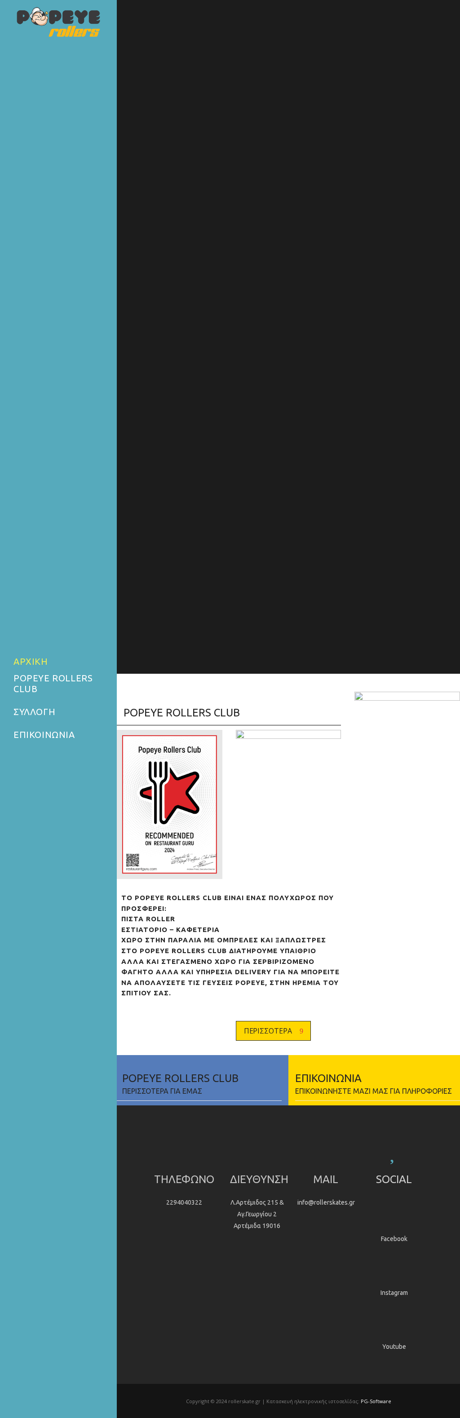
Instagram (394, 1292)
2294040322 (184, 1202)
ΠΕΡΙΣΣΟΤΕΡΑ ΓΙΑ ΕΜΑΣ (159, 1091)
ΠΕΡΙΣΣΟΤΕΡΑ (268, 1031)
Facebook (394, 1238)
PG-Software (376, 1401)
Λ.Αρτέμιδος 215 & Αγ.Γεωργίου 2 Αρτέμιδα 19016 (257, 1214)
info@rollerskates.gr (326, 1202)
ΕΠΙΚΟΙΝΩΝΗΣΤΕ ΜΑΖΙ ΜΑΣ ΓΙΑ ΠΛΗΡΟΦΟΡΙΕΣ (373, 1091)
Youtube (394, 1346)
